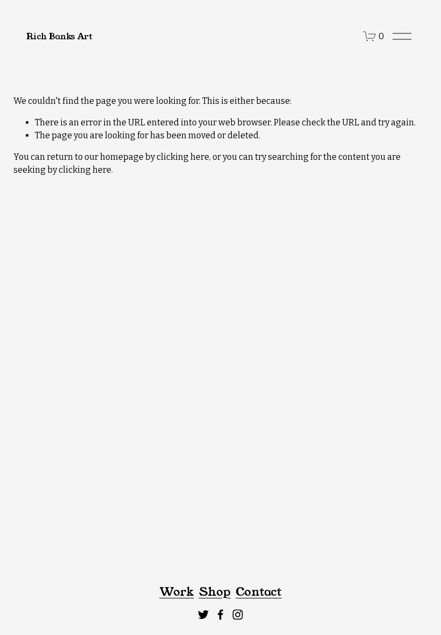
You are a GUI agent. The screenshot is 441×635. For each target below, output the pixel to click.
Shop (215, 592)
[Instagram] (237, 614)
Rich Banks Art (59, 36)
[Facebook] (220, 614)
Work (176, 592)
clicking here (183, 157)
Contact (259, 592)
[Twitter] (203, 614)
